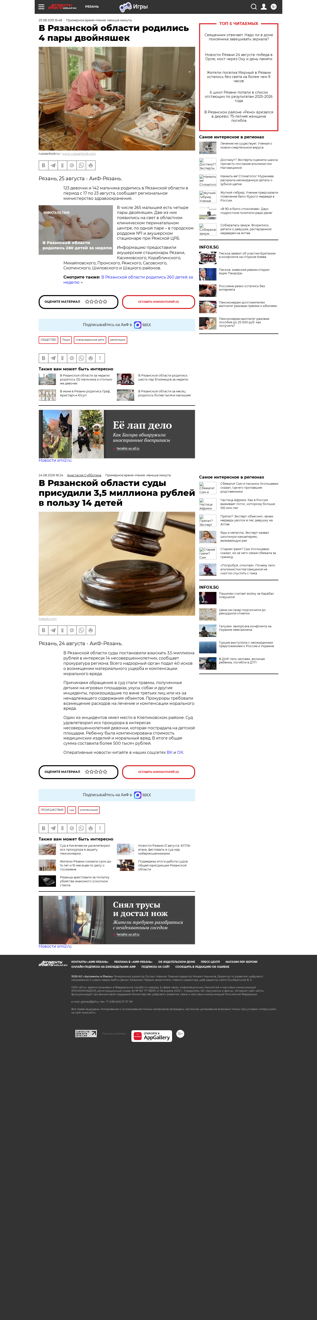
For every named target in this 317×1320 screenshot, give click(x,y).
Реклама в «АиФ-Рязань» (133, 962)
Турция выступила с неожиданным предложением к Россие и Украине (246, 644)
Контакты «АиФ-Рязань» (89, 962)
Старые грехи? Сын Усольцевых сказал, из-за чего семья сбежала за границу (248, 553)
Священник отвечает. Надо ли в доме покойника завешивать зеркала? (239, 37)
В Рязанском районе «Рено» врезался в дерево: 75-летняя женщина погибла (238, 116)
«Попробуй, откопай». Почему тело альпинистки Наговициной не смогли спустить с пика (247, 569)
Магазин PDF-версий (241, 962)
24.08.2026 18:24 (51, 475)
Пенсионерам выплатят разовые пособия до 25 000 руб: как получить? (244, 322)
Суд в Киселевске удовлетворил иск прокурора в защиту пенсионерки (85, 849)
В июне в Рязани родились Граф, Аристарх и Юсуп (85, 393)
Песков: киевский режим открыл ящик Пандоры (244, 271)
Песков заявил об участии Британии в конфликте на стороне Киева (247, 255)
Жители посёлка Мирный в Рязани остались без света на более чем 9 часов (239, 77)
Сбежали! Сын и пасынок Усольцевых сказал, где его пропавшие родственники (249, 487)
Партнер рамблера (114, 1033)
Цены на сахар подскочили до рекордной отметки (242, 611)
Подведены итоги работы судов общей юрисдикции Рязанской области (163, 865)
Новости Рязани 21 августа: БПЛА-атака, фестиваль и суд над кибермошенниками (164, 849)
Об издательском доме (176, 962)
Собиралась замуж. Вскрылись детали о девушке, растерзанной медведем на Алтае (245, 229)
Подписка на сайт (155, 966)
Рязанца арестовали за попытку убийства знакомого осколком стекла (84, 881)
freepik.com (48, 619)
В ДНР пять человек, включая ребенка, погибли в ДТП (242, 660)
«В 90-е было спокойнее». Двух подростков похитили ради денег (246, 211)
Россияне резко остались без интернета (242, 287)
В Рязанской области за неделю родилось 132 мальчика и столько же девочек (86, 379)
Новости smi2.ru (55, 460)
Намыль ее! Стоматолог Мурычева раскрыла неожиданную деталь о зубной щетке (247, 180)
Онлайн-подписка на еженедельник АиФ (103, 966)
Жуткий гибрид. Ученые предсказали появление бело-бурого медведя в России (249, 196)
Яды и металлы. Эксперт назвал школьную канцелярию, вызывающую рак (244, 536)
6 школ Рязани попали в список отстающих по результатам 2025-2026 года (239, 96)
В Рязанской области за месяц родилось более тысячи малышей (164, 393)
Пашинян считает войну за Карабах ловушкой (246, 595)
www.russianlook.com (79, 153)
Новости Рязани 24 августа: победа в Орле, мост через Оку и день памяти (239, 57)
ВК (169, 752)
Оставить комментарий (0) (158, 302)
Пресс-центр (210, 962)
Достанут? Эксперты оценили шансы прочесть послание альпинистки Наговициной (249, 164)
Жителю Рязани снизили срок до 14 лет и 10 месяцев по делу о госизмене (85, 865)
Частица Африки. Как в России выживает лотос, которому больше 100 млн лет (247, 504)
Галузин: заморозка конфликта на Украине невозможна (245, 628)
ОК (180, 752)
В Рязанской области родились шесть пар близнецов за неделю (163, 377)
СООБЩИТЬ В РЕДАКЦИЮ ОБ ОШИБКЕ (202, 966)
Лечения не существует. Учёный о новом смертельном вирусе (246, 145)
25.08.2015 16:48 (50, 20)
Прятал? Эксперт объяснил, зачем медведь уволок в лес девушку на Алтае (246, 520)
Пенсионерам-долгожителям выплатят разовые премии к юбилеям (248, 304)
